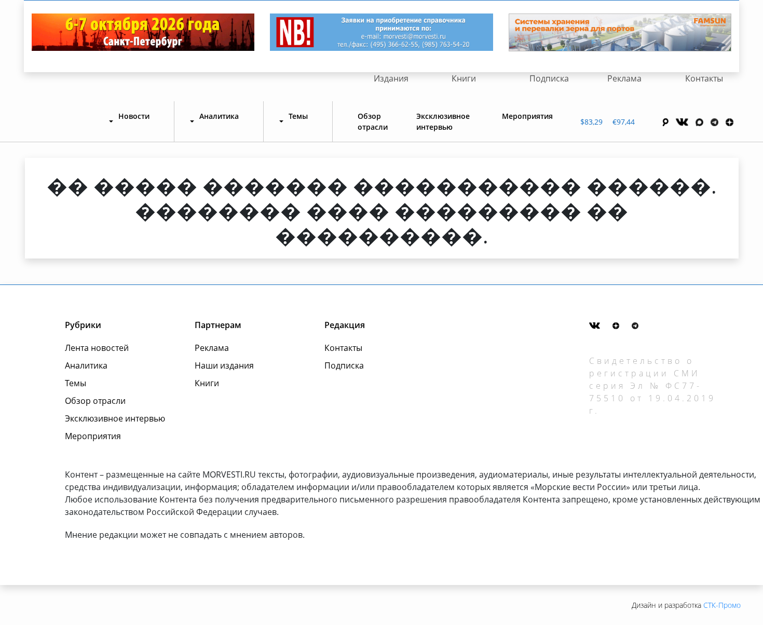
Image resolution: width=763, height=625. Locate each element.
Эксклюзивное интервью (443, 121)
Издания (391, 78)
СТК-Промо (722, 605)
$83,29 (591, 122)
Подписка (549, 78)
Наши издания (224, 365)
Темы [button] (298, 116)
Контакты (704, 78)
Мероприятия (527, 116)
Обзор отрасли (373, 121)
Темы (75, 383)
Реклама (624, 78)
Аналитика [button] (219, 116)
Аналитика (86, 365)
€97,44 (623, 122)
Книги (464, 78)
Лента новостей (97, 348)
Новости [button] (133, 116)
